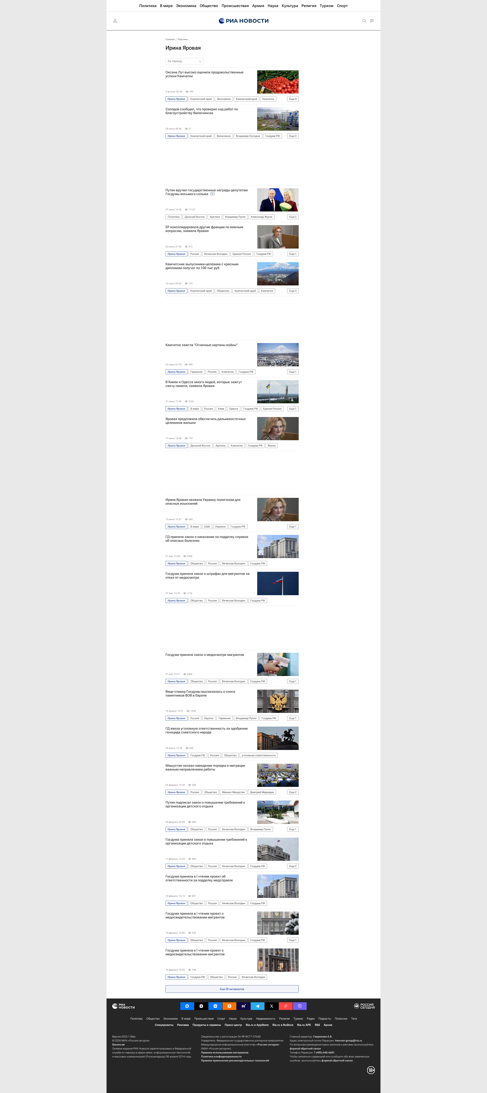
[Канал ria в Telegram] (257, 1006)
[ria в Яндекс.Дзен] (201, 1006)
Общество (153, 1018)
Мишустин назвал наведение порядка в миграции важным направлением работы (205, 767)
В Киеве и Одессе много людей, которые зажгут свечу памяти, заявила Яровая (204, 384)
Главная (170, 39)
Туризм (298, 1018)
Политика (136, 1018)
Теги (354, 1018)
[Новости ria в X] (272, 1006)
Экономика (170, 1018)
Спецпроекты (164, 1025)
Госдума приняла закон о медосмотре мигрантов (205, 655)
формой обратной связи (305, 1048)
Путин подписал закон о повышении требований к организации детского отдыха (205, 804)
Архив (328, 1025)
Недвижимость (265, 1018)
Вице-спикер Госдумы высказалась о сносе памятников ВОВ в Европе (200, 693)
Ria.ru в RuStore (282, 1025)
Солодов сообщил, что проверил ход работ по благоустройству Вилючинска (202, 111)
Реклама (183, 1025)
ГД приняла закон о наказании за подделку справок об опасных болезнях (207, 539)
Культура (246, 1018)
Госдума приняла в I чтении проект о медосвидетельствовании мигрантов (195, 915)
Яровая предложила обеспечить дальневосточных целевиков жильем (206, 421)
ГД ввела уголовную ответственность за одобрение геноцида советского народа (207, 730)
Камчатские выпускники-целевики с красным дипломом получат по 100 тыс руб (202, 266)
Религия (284, 1018)
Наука (233, 1018)
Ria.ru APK (304, 1025)
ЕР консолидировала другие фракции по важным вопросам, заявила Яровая (204, 229)
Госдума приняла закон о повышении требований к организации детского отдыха (206, 841)
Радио (311, 1018)
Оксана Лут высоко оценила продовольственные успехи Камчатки (205, 74)
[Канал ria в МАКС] (187, 1006)
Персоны (183, 39)
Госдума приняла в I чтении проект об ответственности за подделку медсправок (199, 878)
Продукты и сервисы (207, 1025)
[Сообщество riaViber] (300, 1006)
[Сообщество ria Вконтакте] (215, 1006)
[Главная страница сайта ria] (243, 20)
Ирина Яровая (183, 48)
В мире (186, 1018)
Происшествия (204, 1018)
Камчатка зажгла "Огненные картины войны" (202, 345)
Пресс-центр (233, 1025)
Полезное (341, 1018)
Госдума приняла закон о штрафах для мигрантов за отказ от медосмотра (208, 575)
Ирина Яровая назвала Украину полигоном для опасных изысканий (203, 501)
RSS (317, 1025)
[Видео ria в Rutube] (243, 1006)
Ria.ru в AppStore (257, 1025)
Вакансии (118, 1044)
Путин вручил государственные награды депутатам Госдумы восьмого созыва (207, 192)
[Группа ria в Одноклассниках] (229, 1006)
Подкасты (324, 1018)
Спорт (221, 1018)
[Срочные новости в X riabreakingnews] (286, 1006)
